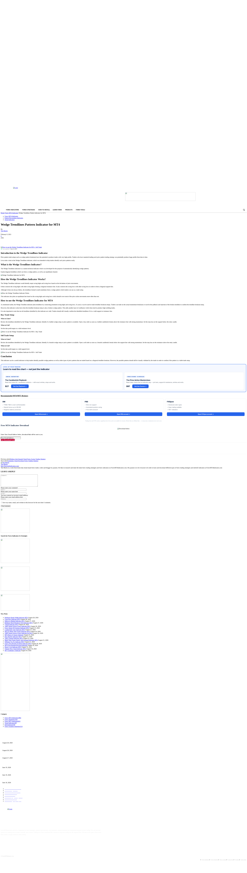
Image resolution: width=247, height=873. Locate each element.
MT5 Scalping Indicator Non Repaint (12, 779)
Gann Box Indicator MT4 (12, 619)
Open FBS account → (123, 414)
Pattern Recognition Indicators (14, 218)
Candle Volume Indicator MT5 (10, 772)
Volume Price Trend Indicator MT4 (15, 649)
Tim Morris (4, 231)
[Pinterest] (18, 241)
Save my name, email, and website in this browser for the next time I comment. (27, 502)
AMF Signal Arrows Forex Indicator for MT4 (19, 633)
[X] (11, 241)
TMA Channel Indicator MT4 (14, 638)
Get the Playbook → (20, 386)
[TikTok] (15, 840)
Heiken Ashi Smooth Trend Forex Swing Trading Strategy (28, 459)
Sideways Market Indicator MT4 (15, 621)
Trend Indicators (10, 220)
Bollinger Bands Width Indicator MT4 (16, 617)
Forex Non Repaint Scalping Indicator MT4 (18, 643)
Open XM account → (41, 414)
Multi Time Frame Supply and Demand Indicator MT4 (21, 640)
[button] (244, 209)
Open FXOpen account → (206, 414)
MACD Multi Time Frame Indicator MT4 (17, 631)
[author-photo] (5, 462)
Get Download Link (8, 440)
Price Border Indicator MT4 (13, 637)
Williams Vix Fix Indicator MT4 (14, 642)
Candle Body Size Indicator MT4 (15, 630)
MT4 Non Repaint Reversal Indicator (16, 645)
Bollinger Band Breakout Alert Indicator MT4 (19, 623)
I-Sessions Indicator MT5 (9, 764)
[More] (32, 241)
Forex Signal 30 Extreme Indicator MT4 (17, 628)
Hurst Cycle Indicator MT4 (13, 647)
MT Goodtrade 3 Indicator (13, 650)
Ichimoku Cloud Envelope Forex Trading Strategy (23, 461)
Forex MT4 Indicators (11, 213)
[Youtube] (21, 840)
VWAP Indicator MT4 (11, 624)
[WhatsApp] (25, 241)
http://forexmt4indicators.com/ (10, 466)
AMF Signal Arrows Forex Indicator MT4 (17, 626)
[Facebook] (4, 241)
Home (3, 213)
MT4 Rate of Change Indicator (14, 635)
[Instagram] (9, 840)
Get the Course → (140, 386)
